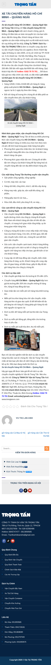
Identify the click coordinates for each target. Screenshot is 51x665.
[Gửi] (46, 448)
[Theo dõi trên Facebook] (21, 491)
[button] (4, 4)
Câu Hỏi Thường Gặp (12, 575)
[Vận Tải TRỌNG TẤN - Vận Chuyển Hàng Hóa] (25, 4)
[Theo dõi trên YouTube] (30, 491)
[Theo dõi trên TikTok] (25, 491)
